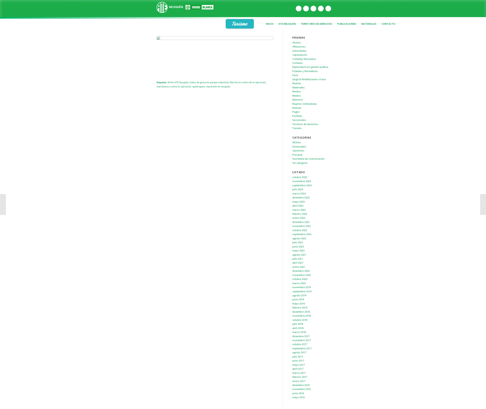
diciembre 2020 (301, 271)
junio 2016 (298, 393)
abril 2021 (297, 262)
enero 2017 (298, 381)
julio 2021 (297, 258)
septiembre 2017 (302, 348)
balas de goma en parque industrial (209, 82)
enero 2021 (298, 267)
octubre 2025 (299, 177)
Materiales (298, 87)
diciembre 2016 (301, 385)
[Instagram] (321, 8)
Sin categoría (299, 163)
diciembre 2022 (301, 222)
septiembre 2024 (302, 185)
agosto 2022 (299, 238)
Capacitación (299, 54)
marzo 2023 (299, 210)
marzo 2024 (299, 193)
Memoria (297, 99)
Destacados (299, 146)
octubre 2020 (299, 279)
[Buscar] (396, 33)
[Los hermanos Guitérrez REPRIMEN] (3, 204)
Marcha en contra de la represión (248, 82)
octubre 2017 (299, 344)
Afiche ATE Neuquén (178, 82)
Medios (296, 91)
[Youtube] (313, 8)
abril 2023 (297, 205)
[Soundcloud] (328, 8)
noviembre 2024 (301, 181)
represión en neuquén (218, 86)
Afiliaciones (299, 46)
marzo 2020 (299, 283)
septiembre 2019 (302, 291)
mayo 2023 (298, 201)
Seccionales (299, 120)
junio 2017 (298, 360)
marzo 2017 (299, 373)
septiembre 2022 (302, 234)
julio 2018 (297, 324)
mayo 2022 (298, 250)
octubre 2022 (299, 230)
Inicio (295, 75)
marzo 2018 (299, 332)
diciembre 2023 (301, 197)
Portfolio (297, 116)
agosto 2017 (299, 352)
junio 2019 (298, 299)
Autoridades (299, 50)
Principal (297, 154)
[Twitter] (306, 8)
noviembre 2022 (301, 226)
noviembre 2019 (301, 287)
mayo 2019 (298, 303)
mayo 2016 (298, 397)
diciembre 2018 (301, 311)
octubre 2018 (299, 320)
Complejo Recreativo (304, 59)
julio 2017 (297, 356)
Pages (296, 111)
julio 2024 (297, 189)
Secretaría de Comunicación (308, 158)
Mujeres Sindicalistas (304, 103)
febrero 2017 (299, 377)
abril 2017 (297, 368)
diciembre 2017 (301, 336)
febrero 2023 (299, 214)
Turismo (297, 128)
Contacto (297, 63)
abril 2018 (297, 328)
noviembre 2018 (301, 315)
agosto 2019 (299, 295)
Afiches (296, 42)
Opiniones (298, 150)
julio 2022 (297, 242)
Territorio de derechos (305, 124)
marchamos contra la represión (174, 86)
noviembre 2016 (301, 389)
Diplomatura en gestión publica (310, 67)
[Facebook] (298, 8)
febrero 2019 (299, 307)
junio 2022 (298, 246)
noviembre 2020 (301, 275)
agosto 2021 (299, 254)
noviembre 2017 (301, 340)
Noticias (296, 107)
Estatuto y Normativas (305, 71)
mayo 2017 (298, 364)
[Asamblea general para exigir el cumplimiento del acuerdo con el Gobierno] (483, 204)
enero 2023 (298, 218)
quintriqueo (198, 86)
